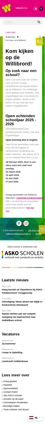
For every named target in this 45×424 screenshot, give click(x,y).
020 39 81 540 (34, 230)
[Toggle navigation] (41, 9)
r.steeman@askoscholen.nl (30, 198)
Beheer (38, 234)
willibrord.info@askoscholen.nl (18, 234)
